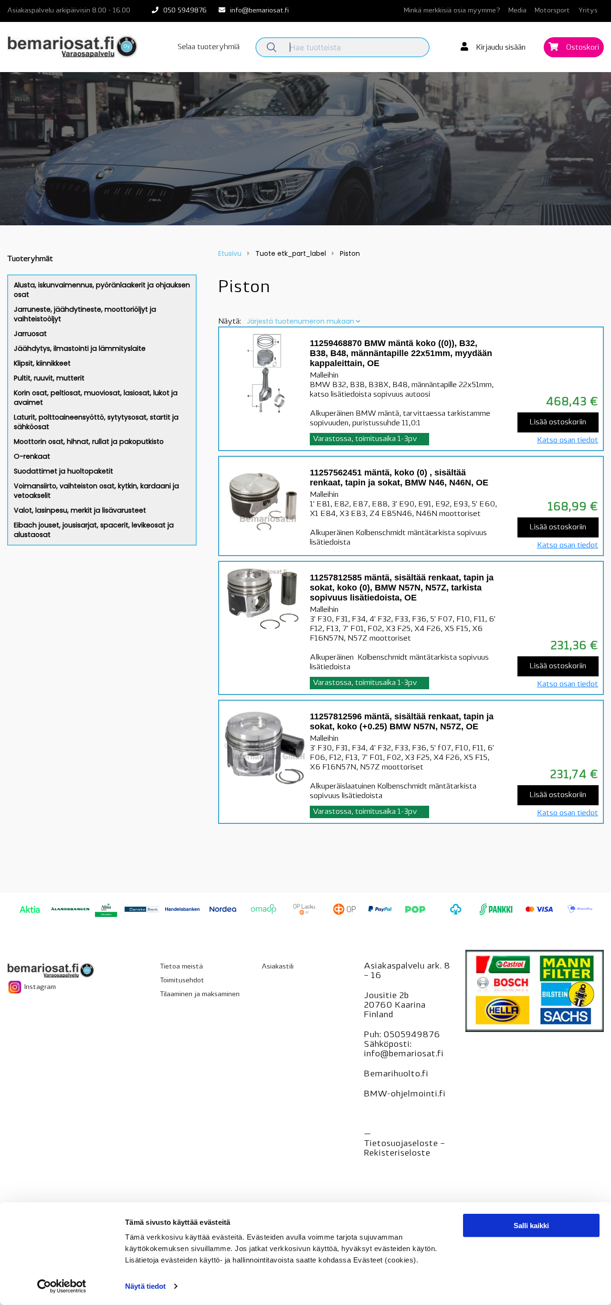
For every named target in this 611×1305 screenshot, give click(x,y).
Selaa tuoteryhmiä (209, 47)
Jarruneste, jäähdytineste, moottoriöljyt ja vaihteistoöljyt (85, 314)
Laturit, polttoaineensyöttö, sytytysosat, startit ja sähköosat (96, 421)
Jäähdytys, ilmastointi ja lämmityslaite (80, 348)
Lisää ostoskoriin (557, 422)
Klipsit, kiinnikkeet (42, 363)
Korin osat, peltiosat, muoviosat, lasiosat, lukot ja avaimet (96, 397)
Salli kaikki (531, 1225)
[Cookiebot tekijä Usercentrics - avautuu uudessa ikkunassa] (62, 1286)
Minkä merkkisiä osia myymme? (452, 10)
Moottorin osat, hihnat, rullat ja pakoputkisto (89, 441)
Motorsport (552, 10)
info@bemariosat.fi (259, 10)
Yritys (588, 10)
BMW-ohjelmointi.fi (404, 1094)
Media (517, 10)
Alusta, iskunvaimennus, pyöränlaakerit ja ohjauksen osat (102, 289)
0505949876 (411, 1035)
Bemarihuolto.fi (396, 1074)
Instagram (39, 986)
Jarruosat (30, 333)
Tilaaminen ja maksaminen (200, 994)
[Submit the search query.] (271, 47)
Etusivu (230, 253)
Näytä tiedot (145, 1286)
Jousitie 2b (386, 996)
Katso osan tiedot (567, 440)
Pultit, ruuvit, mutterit (49, 378)
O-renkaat (32, 456)
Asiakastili (278, 966)
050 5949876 (185, 10)
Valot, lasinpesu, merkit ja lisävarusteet (80, 510)
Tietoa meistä (181, 966)
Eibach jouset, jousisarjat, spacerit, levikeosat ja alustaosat (94, 529)
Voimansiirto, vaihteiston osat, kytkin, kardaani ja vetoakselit (96, 490)
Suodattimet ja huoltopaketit (63, 471)
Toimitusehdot (182, 980)
